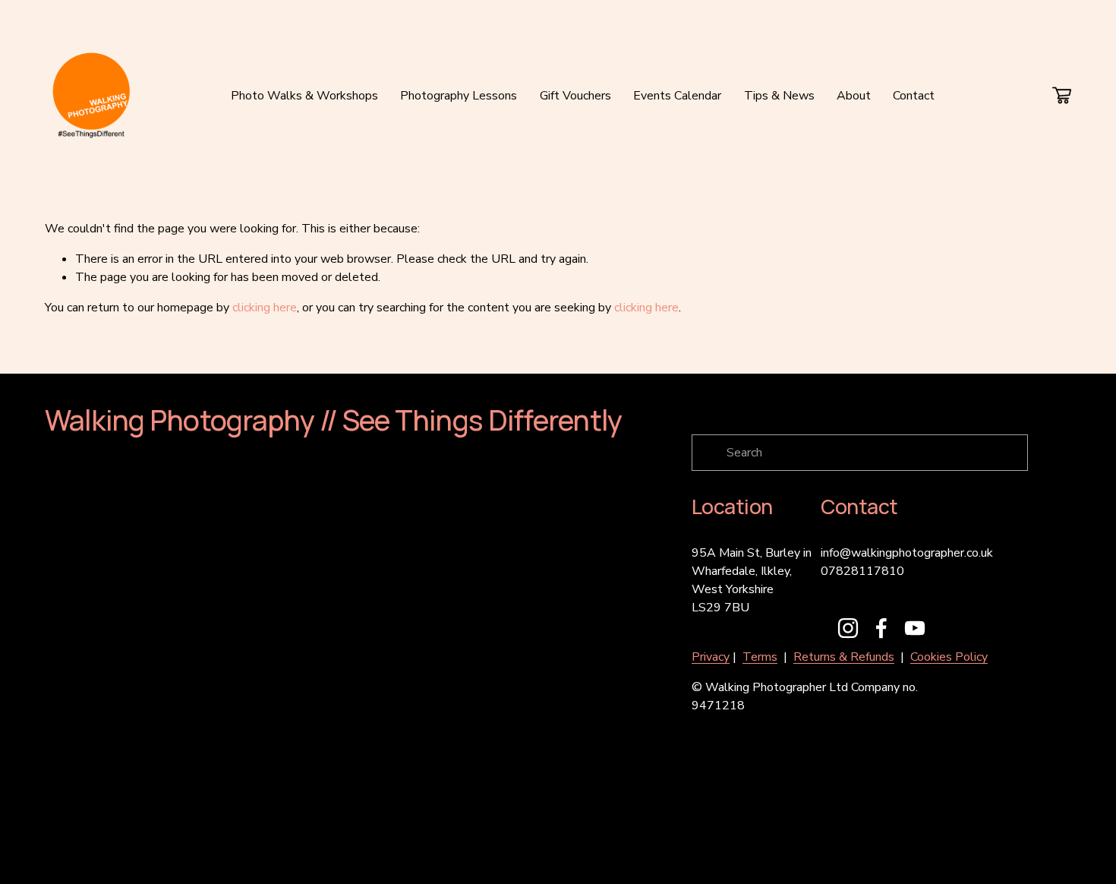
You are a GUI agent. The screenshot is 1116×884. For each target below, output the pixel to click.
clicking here (264, 307)
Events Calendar (677, 95)
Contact (914, 95)
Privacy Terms (328, 845)
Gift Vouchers (575, 95)
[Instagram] (848, 628)
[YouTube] (914, 628)
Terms (759, 657)
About (854, 95)
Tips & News (779, 95)
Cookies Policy (949, 657)
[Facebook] (881, 628)
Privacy (711, 657)
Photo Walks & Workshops (304, 95)
